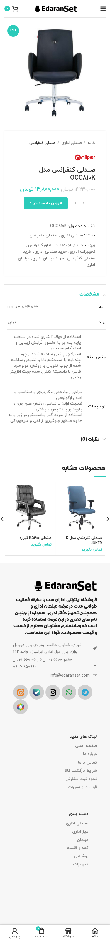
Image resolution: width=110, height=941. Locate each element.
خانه (91, 143)
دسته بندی (78, 814)
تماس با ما (87, 762)
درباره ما (90, 754)
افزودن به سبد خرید (46, 203)
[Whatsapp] (69, 692)
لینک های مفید (83, 736)
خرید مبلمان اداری (48, 258)
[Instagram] (52, 692)
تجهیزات (80, 864)
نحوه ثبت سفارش (81, 779)
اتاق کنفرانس (39, 245)
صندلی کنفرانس (42, 143)
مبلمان (82, 840)
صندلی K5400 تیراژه (35, 538)
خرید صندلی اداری (51, 251)
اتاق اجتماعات (66, 245)
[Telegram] (85, 692)
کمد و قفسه (77, 848)
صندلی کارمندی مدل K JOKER (84, 540)
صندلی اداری (71, 143)
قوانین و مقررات (82, 787)
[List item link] (55, 663)
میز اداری (80, 831)
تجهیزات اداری (82, 251)
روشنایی (81, 856)
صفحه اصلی (86, 746)
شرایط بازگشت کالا (81, 771)
